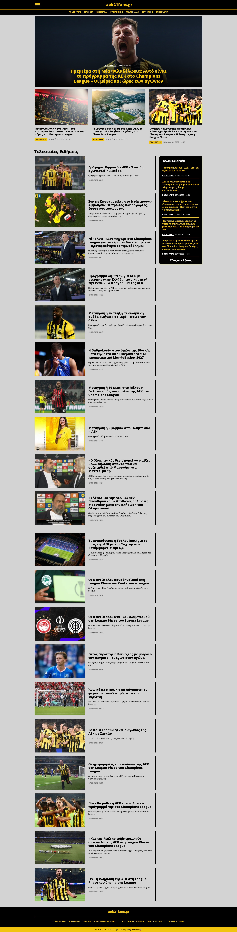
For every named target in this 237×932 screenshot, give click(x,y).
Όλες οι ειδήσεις (181, 260)
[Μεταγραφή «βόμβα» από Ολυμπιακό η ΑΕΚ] (60, 433)
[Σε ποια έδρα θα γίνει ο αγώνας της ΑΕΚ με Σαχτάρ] (60, 735)
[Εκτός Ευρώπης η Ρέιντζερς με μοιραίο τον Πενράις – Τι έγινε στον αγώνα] (60, 661)
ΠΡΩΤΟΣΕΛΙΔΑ (132, 12)
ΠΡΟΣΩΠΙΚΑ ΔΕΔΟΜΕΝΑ (132, 921)
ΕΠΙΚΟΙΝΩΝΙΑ (162, 12)
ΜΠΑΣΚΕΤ (88, 12)
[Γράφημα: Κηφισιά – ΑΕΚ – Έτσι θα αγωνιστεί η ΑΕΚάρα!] (60, 173)
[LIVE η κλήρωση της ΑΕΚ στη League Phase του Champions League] (60, 884)
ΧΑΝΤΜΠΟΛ (101, 12)
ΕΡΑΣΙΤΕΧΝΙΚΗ (116, 12)
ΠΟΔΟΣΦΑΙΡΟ (75, 12)
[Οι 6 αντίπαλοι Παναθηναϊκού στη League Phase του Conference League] (60, 586)
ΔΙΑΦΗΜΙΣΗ (147, 12)
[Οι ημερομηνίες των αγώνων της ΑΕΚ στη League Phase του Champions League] (60, 773)
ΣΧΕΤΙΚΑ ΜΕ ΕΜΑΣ (176, 921)
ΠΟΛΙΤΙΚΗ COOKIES (156, 921)
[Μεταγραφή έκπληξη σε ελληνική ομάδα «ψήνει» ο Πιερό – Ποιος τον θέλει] (60, 322)
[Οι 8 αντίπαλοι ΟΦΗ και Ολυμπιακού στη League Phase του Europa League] (60, 624)
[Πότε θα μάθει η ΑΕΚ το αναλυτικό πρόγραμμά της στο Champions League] (60, 810)
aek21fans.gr (118, 911)
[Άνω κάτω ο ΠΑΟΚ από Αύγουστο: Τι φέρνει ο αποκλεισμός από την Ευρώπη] (60, 698)
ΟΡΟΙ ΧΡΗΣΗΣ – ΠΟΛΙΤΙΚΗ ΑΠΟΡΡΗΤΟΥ (100, 921)
